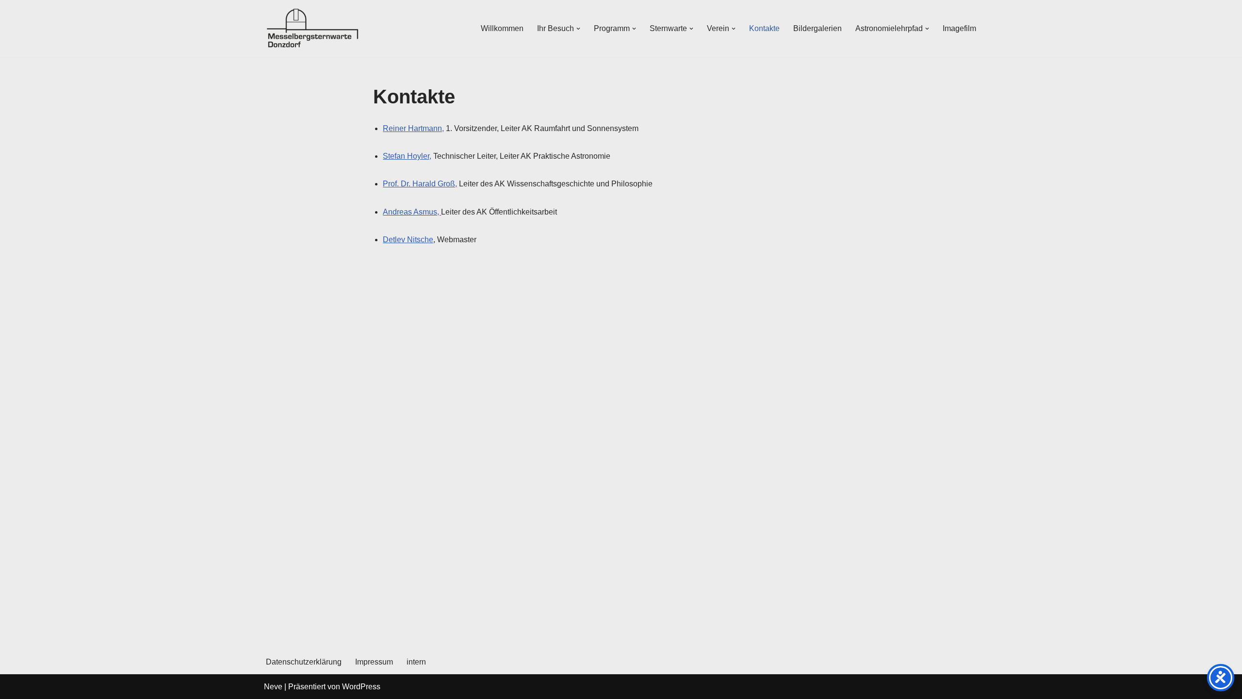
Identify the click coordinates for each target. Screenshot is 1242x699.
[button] (578, 29)
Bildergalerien (817, 28)
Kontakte (764, 28)
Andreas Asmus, (412, 212)
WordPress (361, 686)
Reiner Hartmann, (413, 128)
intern (416, 662)
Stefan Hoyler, (407, 156)
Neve (273, 686)
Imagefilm (959, 28)
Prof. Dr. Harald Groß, (420, 184)
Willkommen (502, 28)
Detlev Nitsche (408, 239)
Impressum (374, 662)
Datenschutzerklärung (304, 662)
